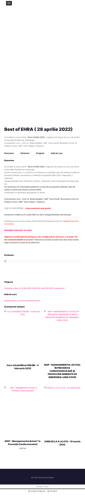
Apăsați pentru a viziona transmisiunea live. (22, 300)
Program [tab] (40, 153)
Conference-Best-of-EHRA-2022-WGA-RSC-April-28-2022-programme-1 (34, 288)
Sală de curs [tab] (57, 153)
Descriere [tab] (9, 153)
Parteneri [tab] (24, 153)
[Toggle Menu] (9, 3)
